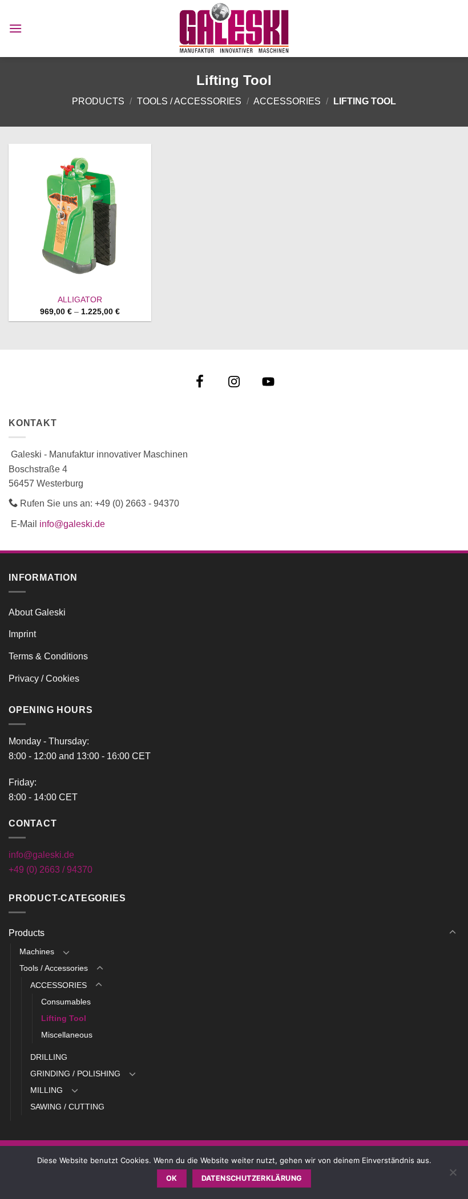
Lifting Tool (63, 1018)
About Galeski (37, 612)
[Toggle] (452, 932)
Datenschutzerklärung (251, 1178)
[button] (15, 28)
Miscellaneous (66, 1034)
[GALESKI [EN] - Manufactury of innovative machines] (234, 28)
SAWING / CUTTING (67, 1106)
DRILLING (48, 1057)
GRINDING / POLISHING (75, 1073)
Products (98, 101)
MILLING (46, 1090)
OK (171, 1178)
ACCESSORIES (287, 101)
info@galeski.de (72, 524)
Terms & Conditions (48, 656)
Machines (36, 951)
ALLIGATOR (80, 299)
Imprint (22, 634)
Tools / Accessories (189, 101)
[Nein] (452, 1175)
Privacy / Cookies (44, 678)
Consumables (66, 1001)
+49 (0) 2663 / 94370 (50, 869)
